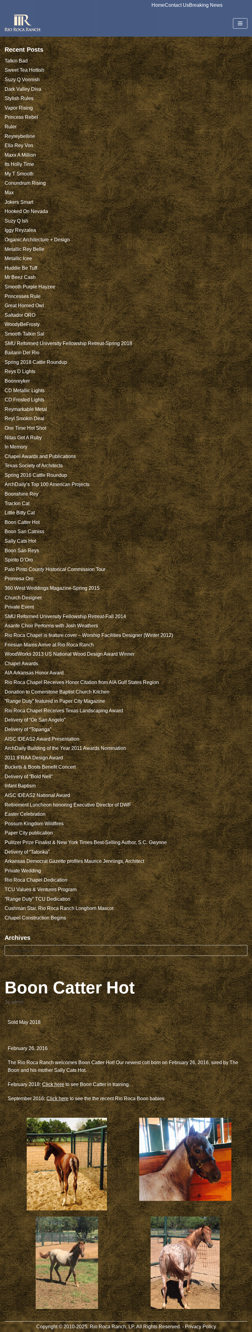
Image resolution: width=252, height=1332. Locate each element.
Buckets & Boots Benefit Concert (40, 767)
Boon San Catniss (24, 531)
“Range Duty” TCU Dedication (37, 899)
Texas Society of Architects (34, 465)
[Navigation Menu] (240, 23)
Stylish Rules (19, 98)
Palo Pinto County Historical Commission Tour (55, 569)
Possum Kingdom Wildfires (34, 823)
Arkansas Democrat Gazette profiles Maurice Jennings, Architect (74, 861)
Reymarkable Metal (26, 409)
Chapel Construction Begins (35, 917)
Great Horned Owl (24, 305)
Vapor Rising (19, 108)
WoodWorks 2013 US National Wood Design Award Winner (70, 654)
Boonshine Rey (21, 494)
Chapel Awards (21, 663)
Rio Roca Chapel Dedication (36, 880)
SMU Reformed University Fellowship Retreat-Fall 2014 (65, 616)
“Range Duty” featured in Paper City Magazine (55, 701)
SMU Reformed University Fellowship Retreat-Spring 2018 (68, 343)
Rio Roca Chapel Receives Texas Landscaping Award (64, 710)
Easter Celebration (25, 814)
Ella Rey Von (19, 145)
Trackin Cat (17, 503)
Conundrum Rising (25, 183)
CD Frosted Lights (24, 399)
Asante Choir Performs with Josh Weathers (51, 625)
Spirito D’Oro (19, 559)
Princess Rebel (21, 117)
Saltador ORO (20, 315)
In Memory (16, 446)
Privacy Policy (200, 1326)
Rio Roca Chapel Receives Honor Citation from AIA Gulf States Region (82, 682)
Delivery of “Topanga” (28, 729)
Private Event (19, 607)
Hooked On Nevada (26, 211)
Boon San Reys (22, 550)
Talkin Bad (16, 60)
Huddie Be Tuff (21, 268)
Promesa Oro (19, 578)
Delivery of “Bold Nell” (29, 776)
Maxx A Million (20, 155)
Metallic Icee (18, 258)
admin (17, 1002)
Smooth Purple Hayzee (30, 286)
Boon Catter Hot (22, 522)
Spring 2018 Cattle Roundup (36, 362)
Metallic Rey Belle (24, 249)
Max (9, 192)
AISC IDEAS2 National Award (37, 795)
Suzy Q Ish (16, 220)
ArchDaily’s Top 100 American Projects (47, 484)
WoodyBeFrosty (22, 324)
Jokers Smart (19, 202)
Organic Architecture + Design (37, 239)
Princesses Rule (23, 296)
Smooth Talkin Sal (24, 333)
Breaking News (205, 5)
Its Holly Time (19, 164)
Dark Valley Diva (23, 89)
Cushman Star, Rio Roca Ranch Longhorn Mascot (59, 908)
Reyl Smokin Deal (24, 418)
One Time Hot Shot (25, 428)
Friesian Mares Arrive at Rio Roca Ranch (49, 644)
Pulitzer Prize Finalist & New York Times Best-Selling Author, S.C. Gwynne (86, 842)
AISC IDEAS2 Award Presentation (42, 739)
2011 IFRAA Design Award (34, 757)
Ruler (11, 126)
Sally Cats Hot (20, 541)
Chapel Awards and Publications (40, 456)
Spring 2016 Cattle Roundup (36, 475)
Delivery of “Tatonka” (27, 852)
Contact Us (177, 5)
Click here (53, 1084)
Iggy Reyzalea (20, 230)
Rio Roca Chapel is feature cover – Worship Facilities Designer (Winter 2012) (89, 635)
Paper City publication (29, 832)
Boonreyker (17, 381)
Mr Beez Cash (20, 277)
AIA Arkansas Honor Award (34, 672)
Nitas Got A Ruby (23, 437)
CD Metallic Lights (25, 390)
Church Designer (23, 597)
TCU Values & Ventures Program (41, 889)
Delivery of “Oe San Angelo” (35, 719)
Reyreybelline (20, 136)
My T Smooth (19, 173)
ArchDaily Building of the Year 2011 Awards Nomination (65, 748)
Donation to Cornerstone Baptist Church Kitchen (57, 691)
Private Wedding (23, 870)
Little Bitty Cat (20, 512)
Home (158, 5)
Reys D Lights (20, 371)
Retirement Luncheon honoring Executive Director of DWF (68, 804)
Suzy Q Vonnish (22, 79)
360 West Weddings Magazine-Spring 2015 (52, 588)
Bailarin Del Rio (22, 352)
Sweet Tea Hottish (24, 70)
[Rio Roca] (23, 23)
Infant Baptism (20, 785)
